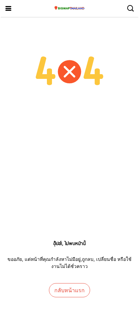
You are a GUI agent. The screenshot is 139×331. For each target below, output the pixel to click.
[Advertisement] (69, 172)
